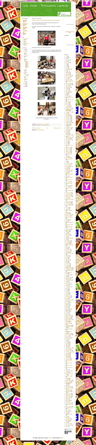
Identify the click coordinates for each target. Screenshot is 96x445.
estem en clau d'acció (69, 205)
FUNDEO (67, 219)
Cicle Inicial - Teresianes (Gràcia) (45, 5)
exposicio (67, 209)
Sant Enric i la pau (69, 352)
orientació (67, 293)
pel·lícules (67, 305)
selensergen (50, 437)
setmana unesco (68, 371)
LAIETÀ (67, 256)
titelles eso (68, 411)
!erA (66, 56)
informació (67, 234)
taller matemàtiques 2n (69, 392)
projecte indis (68, 323)
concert (67, 156)
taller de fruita (68, 386)
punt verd (67, 336)
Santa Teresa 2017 (69, 367)
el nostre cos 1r (68, 192)
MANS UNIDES (69, 267)
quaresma (67, 338)
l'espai (67, 248)
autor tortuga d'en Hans (69, 93)
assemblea (67, 86)
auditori (67, 88)
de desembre (26, 53)
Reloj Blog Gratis (69, 31)
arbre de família (68, 83)
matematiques (68, 274)
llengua (67, 262)
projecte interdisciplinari (68, 325)
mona (66, 281)
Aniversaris (68, 77)
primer (67, 313)
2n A (66, 65)
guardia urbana (68, 229)
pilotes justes (68, 309)
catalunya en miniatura (68, 133)
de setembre (26, 59)
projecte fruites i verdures (69, 321)
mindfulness (68, 278)
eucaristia (67, 207)
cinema (67, 142)
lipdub (67, 261)
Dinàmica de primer (69, 179)
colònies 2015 (68, 150)
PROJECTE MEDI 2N (69, 327)
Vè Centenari (68, 419)
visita (67, 422)
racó (66, 340)
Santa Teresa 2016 (69, 365)
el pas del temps (68, 194)
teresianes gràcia (69, 406)
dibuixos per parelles (69, 174)
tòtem (67, 412)
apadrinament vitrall (69, 81)
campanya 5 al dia (69, 108)
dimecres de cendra (69, 177)
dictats (67, 176)
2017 (25, 51)
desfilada (67, 169)
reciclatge (67, 342)
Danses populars (68, 166)
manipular (67, 266)
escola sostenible (69, 204)
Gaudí (67, 221)
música (67, 288)
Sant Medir (68, 358)
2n (41, 125)
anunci (67, 78)
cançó (67, 113)
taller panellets (68, 395)
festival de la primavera (68, 213)
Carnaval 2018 (68, 120)
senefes (67, 369)
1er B (67, 57)
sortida (67, 372)
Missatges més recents (36, 128)
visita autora (68, 423)
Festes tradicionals (69, 210)
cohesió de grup (68, 147)
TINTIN (67, 410)
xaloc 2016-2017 (68, 425)
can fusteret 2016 (69, 112)
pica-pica (67, 307)
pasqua (67, 303)
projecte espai (68, 318)
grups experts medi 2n (69, 224)
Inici (47, 128)
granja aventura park (69, 222)
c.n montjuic (68, 106)
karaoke (67, 247)
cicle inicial (68, 138)
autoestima (68, 91)
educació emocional (69, 183)
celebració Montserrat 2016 (69, 137)
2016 (25, 81)
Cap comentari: (46, 124)
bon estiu (67, 103)
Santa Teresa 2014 (69, 360)
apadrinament (68, 79)
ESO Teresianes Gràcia (24, 33)
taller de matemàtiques (68, 390)
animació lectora (68, 75)
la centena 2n (68, 251)
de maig (26, 72)
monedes (67, 282)
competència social (69, 154)
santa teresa (68, 359)
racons (67, 341)
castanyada (68, 124)
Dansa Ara (67, 165)
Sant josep (67, 354)
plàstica (67, 310)
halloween (67, 230)
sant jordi (67, 353)
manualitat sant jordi (69, 270)
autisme (67, 90)
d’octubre (26, 55)
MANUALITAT (69, 269)
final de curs (68, 216)
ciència (67, 141)
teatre (67, 401)
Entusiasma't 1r (68, 201)
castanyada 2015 (68, 127)
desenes (67, 167)
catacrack (67, 130)
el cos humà (68, 186)
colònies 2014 (68, 148)
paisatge (67, 298)
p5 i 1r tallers (68, 297)
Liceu (67, 258)
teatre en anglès (68, 403)
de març (26, 76)
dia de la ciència (68, 170)
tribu (66, 416)
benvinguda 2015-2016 (69, 97)
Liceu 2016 (67, 259)
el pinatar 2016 (68, 195)
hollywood (67, 231)
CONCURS (68, 157)
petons (67, 306)
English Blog (25, 30)
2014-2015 (67, 60)
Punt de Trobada (69, 334)
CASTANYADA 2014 (69, 126)
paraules (67, 301)
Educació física (68, 185)
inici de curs (68, 235)
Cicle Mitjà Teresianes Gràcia (25, 21)
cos (66, 161)
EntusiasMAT (68, 202)
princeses (67, 314)
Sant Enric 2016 (68, 350)
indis (66, 233)
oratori (67, 292)
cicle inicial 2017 (68, 140)
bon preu (67, 104)
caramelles (67, 114)
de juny (26, 70)
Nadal (67, 289)
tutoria (67, 417)
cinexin (67, 143)
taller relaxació (68, 396)
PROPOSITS (68, 333)
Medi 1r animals (68, 277)
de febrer (26, 79)
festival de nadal (69, 214)
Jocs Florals (68, 242)
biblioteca (67, 102)
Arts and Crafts (68, 84)
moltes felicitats (69, 280)
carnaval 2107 (68, 121)
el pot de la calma (69, 196)
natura (67, 290)
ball (66, 94)
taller (67, 385)
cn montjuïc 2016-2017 (69, 145)
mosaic (67, 285)
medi (66, 276)
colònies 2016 (68, 151)
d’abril (26, 75)
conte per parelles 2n (69, 158)
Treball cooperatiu (69, 414)
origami (67, 294)
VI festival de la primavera (69, 420)
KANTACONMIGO (69, 244)
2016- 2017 (67, 62)
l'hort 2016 (68, 249)
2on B (67, 68)
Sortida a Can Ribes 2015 (69, 374)
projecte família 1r (69, 319)
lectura (67, 257)
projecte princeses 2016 (69, 332)
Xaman (67, 426)
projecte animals (68, 315)
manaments (68, 265)
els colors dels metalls (70, 199)
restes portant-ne (69, 348)
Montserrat (68, 284)
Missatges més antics (57, 128)
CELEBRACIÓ (69, 135)
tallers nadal (68, 400)
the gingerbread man (69, 407)
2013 (24, 86)
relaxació (67, 345)
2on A (67, 66)
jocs (66, 239)
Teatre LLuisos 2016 (69, 404)
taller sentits (68, 397)
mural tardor (68, 286)
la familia (67, 252)
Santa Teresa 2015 (69, 363)
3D (66, 70)
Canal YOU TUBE (25, 39)
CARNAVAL (68, 116)
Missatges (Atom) (40, 130)
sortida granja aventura (68, 378)
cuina (66, 162)
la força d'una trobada (69, 253)
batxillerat (68, 96)
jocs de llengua (46, 125)
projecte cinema (68, 317)
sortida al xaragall (69, 376)
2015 (25, 83)
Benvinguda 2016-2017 (69, 99)
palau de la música (69, 300)
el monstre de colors (69, 188)
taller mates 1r (68, 393)
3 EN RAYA (68, 69)
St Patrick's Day (69, 380)
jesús (66, 237)
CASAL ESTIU (69, 122)
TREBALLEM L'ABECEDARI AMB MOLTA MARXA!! (46, 20)
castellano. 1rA (68, 128)
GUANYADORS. (69, 226)
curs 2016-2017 (68, 163)
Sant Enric (68, 349)
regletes (67, 344)
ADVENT (67, 73)
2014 (25, 85)
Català (43, 125)
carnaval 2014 (68, 117)
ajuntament (68, 74)
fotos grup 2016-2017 (69, 217)
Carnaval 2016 (68, 118)
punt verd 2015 (68, 337)
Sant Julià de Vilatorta (68, 356)
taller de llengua (69, 388)
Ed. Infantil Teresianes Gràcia (25, 28)
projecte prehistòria (69, 329)
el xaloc (67, 198)
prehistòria (68, 311)
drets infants (68, 182)
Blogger (61, 437)
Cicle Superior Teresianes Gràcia (25, 24)
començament (68, 152)
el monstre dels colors (70, 190)
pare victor (68, 302)
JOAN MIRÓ (68, 238)
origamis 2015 (68, 296)
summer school (68, 381)
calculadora (68, 107)
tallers (67, 399)
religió (67, 346)
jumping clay (68, 243)
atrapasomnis (68, 87)
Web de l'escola (24, 41)
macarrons (67, 263)
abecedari (67, 72)
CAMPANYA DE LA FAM (69, 110)
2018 (25, 49)
